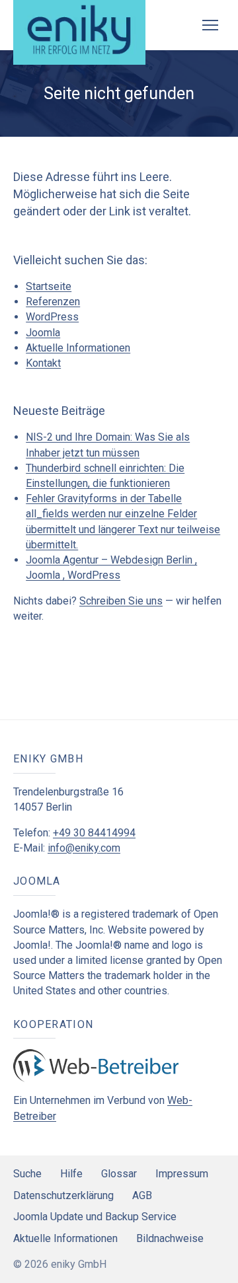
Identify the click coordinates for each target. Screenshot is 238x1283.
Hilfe (71, 1173)
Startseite (48, 286)
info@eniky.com (84, 848)
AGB (142, 1195)
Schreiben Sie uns (121, 601)
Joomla (43, 332)
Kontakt (43, 363)
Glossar (119, 1173)
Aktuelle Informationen (78, 348)
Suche (27, 1173)
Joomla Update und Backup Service (95, 1216)
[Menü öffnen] (210, 25)
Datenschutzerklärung (63, 1195)
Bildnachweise (170, 1238)
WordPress (52, 317)
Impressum (181, 1173)
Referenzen (53, 301)
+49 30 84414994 (94, 832)
